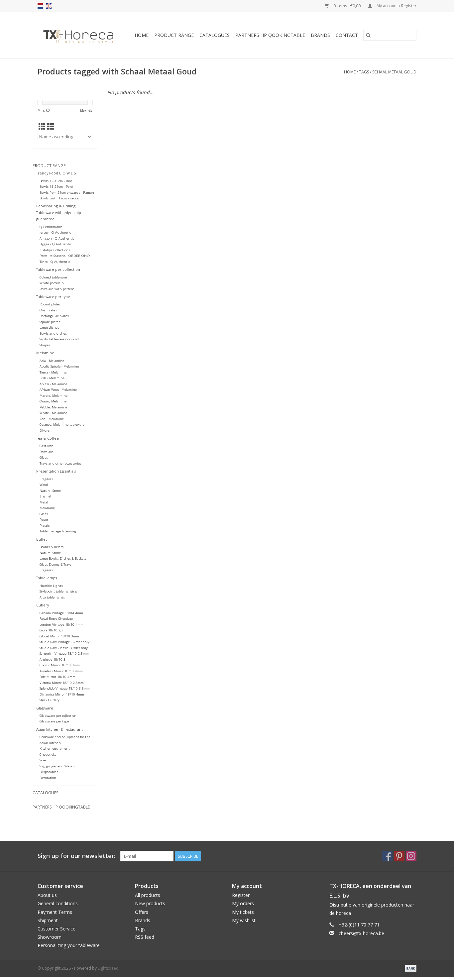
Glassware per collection (58, 715)
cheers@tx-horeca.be (361, 933)
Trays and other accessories (60, 463)
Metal (44, 502)
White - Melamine (53, 413)
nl (40, 6)
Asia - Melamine (52, 361)
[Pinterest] (399, 856)
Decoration (48, 778)
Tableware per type (53, 296)
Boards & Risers (51, 547)
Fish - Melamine (52, 378)
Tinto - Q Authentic (55, 262)
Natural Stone (50, 491)
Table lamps (46, 577)
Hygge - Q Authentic (55, 244)
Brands (320, 35)
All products (147, 895)
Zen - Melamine (52, 419)
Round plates (50, 304)
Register (241, 895)
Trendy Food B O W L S (56, 172)
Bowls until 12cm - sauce (59, 198)
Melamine (45, 352)
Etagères (46, 479)
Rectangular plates (54, 316)
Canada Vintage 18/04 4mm (61, 613)
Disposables (49, 772)
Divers (45, 430)
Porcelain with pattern (57, 289)
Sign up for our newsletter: (76, 855)
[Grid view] (42, 126)
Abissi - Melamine (53, 384)
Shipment (48, 920)
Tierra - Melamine (53, 372)
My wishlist (244, 920)
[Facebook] (387, 856)
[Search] (368, 35)
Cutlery (42, 604)
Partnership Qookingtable (270, 35)
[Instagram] (411, 856)
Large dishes (49, 327)
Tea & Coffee (47, 438)
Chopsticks (48, 754)
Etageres (46, 570)
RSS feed (144, 937)
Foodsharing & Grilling (55, 205)
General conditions (58, 903)
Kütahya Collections (55, 250)
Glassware (44, 708)
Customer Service (56, 928)
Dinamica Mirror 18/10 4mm (62, 694)
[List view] (50, 126)
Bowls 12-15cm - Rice (56, 181)
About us (47, 895)
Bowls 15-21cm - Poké (56, 186)
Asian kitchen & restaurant (59, 729)
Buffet (41, 539)
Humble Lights (51, 586)
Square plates (50, 322)
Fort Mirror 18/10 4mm (57, 677)
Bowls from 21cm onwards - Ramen (67, 192)
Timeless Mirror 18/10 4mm (61, 671)
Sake (43, 760)
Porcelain (47, 452)
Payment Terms (55, 912)
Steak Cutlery (49, 700)
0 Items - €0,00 (347, 6)
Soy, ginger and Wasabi (57, 766)
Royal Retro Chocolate (56, 618)
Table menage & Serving (58, 531)
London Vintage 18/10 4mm (61, 624)
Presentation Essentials (56, 471)
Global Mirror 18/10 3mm (59, 636)
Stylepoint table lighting (58, 591)
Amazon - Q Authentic (57, 238)
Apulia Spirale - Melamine (59, 366)
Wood (44, 485)
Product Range (174, 35)
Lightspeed (108, 968)
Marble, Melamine (53, 395)
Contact (347, 35)
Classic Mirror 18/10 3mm (60, 665)
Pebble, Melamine (53, 407)
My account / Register (396, 6)
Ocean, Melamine (53, 401)
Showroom (49, 937)
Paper (44, 519)
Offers (141, 912)
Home (142, 35)
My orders (243, 903)
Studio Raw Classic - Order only (64, 648)
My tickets (243, 912)
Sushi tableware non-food (59, 339)
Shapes (45, 345)
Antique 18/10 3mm (55, 659)
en (49, 6)
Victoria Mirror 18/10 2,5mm (62, 683)
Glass (44, 457)
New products (150, 903)
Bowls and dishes (53, 333)
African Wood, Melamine (58, 389)
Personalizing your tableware (69, 945)
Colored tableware (53, 277)
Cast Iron (47, 446)
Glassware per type (54, 721)
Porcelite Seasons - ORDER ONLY (65, 256)
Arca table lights (52, 597)
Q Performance (51, 227)
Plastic (45, 525)
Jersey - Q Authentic (55, 232)
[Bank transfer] (409, 968)
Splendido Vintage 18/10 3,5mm (65, 688)
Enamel (45, 496)
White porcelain (52, 283)
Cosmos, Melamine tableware (62, 424)
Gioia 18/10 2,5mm (54, 630)
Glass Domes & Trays (55, 564)
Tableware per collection (58, 269)
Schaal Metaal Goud (394, 72)
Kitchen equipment (55, 748)
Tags (364, 72)
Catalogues (214, 35)
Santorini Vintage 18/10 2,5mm (64, 653)
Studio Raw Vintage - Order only (64, 642)
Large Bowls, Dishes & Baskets (63, 558)
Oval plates (48, 310)
